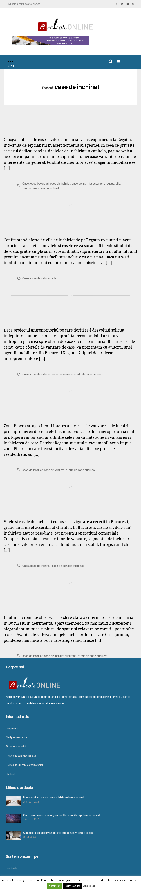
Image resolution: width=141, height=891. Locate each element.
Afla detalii (89, 886)
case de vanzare (62, 374)
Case (25, 183)
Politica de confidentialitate (21, 755)
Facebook (11, 868)
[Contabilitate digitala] (49, 40)
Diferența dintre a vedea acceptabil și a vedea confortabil (53, 797)
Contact (10, 774)
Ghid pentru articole (17, 737)
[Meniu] (10, 61)
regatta (110, 183)
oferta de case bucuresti (89, 374)
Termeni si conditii (16, 746)
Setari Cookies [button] (73, 886)
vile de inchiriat (50, 188)
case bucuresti (39, 183)
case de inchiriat (60, 183)
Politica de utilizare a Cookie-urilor (24, 764)
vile (118, 183)
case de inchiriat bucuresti (88, 183)
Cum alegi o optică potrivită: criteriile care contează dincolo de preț (58, 832)
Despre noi (12, 728)
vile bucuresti (30, 188)
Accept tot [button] (54, 886)
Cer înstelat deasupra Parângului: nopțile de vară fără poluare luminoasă (61, 815)
